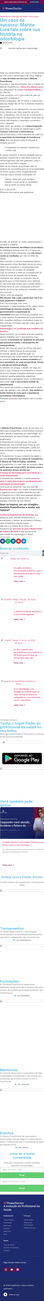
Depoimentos (5, 16)
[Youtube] (11, 1269)
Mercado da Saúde (19, 16)
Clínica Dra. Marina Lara (31, 87)
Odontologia (33, 16)
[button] (40, 8)
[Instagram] (6, 1269)
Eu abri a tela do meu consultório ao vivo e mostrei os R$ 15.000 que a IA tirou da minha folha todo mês (28, 654)
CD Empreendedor (33, 89)
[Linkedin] (17, 1269)
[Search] (43, 553)
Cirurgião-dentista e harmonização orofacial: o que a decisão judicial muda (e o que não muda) (28, 572)
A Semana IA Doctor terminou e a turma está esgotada (28, 613)
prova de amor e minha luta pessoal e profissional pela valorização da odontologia (20, 481)
